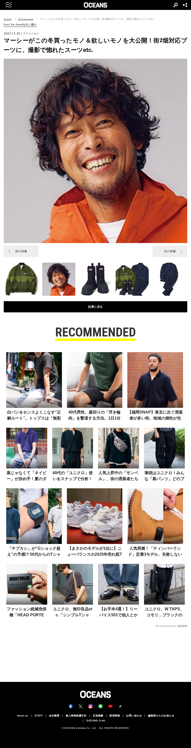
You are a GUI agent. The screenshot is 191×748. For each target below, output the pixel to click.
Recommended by (165, 625)
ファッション (25, 18)
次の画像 (170, 251)
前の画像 (21, 251)
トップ (7, 18)
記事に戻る (95, 306)
